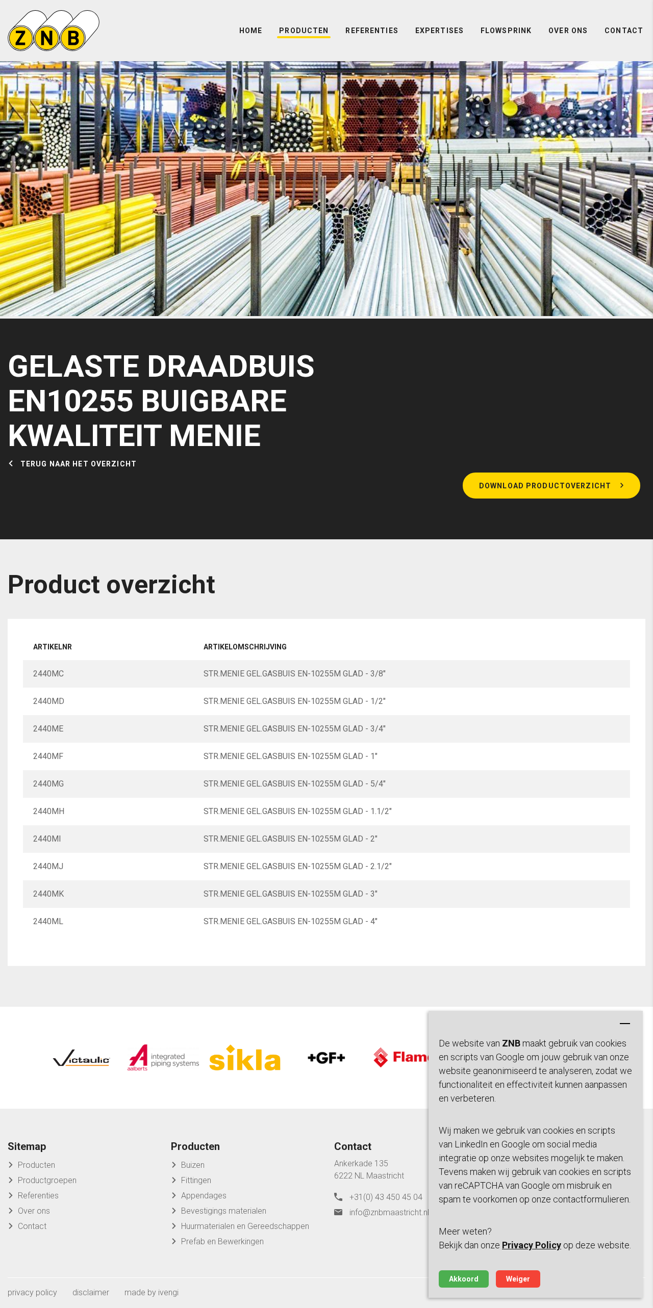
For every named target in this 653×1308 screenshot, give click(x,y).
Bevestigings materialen (223, 1211)
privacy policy (32, 1292)
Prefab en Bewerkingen (222, 1241)
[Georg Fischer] (326, 1057)
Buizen (193, 1165)
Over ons (568, 31)
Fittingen (196, 1180)
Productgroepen (47, 1180)
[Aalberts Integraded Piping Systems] (163, 1057)
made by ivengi (151, 1292)
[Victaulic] (81, 1057)
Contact (624, 31)
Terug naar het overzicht (78, 463)
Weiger (518, 1279)
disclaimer (90, 1292)
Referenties (371, 31)
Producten (304, 31)
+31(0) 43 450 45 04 (385, 1197)
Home (250, 31)
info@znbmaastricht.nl (389, 1212)
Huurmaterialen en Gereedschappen (245, 1226)
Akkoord (464, 1279)
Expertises (439, 31)
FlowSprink (506, 31)
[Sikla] (245, 1057)
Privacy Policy (531, 1245)
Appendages (204, 1195)
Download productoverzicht (545, 486)
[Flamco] (408, 1057)
